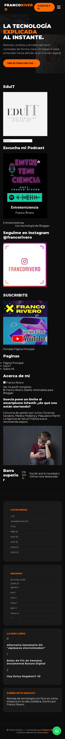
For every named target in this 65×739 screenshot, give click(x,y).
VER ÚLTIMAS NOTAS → (21, 63)
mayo (14, 603)
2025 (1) (14, 552)
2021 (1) (14, 542)
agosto (14, 587)
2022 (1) (14, 547)
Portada (8, 349)
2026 (14, 583)
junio (13, 597)
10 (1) (12, 526)
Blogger (44, 225)
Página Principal (24, 349)
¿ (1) (12, 516)
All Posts (17, 579)
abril (13, 608)
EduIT (7, 365)
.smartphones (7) (19, 521)
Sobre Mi (8, 368)
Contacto (44, 7)
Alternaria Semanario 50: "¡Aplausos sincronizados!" (26, 646)
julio (13, 592)
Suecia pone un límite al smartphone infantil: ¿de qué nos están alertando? (30, 402)
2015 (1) (14, 536)
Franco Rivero (15, 382)
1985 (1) (14, 531)
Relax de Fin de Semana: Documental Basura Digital (26, 662)
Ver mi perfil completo (17, 387)
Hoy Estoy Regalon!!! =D (24, 676)
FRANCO (18, 7)
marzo (14, 613)
